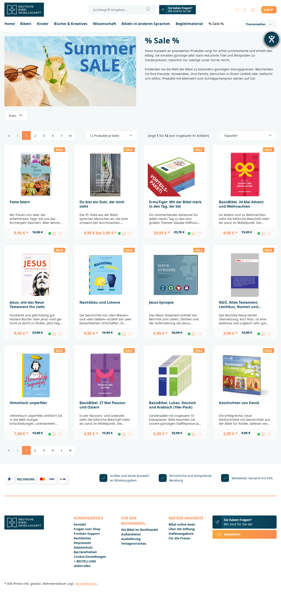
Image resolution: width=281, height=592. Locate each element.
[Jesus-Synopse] (175, 275)
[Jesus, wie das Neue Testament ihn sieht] (36, 275)
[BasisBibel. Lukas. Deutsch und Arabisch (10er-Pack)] (175, 375)
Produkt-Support (87, 533)
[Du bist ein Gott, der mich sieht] (106, 174)
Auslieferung (130, 539)
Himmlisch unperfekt (28, 403)
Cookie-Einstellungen (90, 557)
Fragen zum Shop (87, 529)
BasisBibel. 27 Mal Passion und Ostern (102, 405)
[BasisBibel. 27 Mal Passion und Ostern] (106, 375)
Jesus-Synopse (161, 302)
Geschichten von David (239, 403)
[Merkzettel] (237, 9)
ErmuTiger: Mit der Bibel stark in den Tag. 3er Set (175, 204)
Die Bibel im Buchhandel (139, 530)
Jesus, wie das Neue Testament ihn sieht (27, 304)
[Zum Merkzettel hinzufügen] (60, 233)
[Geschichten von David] (245, 375)
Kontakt (80, 524)
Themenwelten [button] (255, 24)
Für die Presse (179, 538)
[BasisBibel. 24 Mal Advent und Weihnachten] (245, 174)
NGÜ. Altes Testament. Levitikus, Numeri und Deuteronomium (238, 304)
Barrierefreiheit (85, 552)
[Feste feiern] (36, 174)
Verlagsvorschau (133, 543)
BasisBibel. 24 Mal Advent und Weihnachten (241, 204)
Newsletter (232, 534)
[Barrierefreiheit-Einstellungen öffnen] (271, 39)
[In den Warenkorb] (54, 233)
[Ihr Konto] (245, 9)
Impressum (82, 543)
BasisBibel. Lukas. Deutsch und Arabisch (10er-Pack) (172, 405)
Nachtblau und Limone (99, 302)
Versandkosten (86, 583)
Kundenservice (88, 518)
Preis (13, 116)
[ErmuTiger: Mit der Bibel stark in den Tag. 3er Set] (175, 174)
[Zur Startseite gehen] (26, 10)
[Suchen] (148, 9)
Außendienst (131, 534)
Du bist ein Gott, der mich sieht (101, 204)
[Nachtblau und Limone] (106, 275)
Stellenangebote (181, 533)
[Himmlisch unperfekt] (36, 375)
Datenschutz (83, 547)
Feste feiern (20, 202)
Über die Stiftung (182, 529)
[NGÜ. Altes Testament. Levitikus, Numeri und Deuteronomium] (245, 275)
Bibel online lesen (182, 524)
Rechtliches (82, 538)
